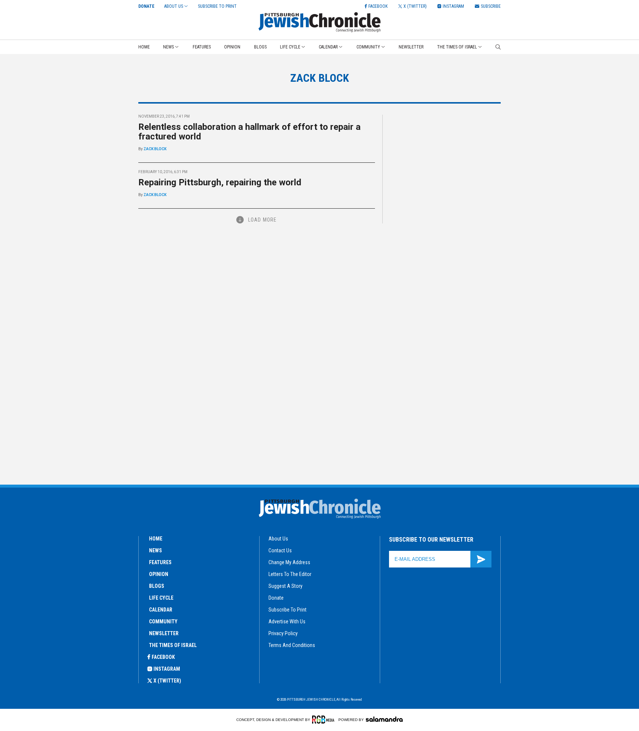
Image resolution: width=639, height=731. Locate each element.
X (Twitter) (167, 681)
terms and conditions (291, 645)
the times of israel (173, 645)
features (160, 562)
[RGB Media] (324, 719)
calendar (160, 610)
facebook (163, 657)
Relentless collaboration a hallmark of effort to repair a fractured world (249, 132)
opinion (158, 574)
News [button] (168, 47)
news (155, 550)
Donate (146, 6)
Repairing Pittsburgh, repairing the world (219, 182)
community (163, 621)
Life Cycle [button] (290, 47)
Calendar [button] (328, 47)
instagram (166, 669)
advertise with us (286, 621)
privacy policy (283, 633)
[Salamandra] (384, 719)
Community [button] (368, 47)
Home (144, 47)
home (155, 539)
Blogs (260, 47)
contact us (280, 550)
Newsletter (411, 47)
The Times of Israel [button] (457, 47)
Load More (262, 220)
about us (278, 539)
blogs (156, 586)
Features (202, 47)
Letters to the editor (289, 574)
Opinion (232, 47)
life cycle (161, 598)
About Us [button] (173, 6)
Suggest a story (285, 586)
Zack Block (154, 149)
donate (276, 598)
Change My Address (289, 562)
